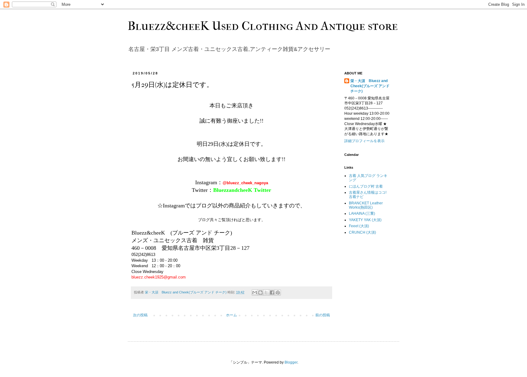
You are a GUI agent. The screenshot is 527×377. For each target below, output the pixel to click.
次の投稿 (140, 315)
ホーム (231, 315)
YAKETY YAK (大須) (365, 220)
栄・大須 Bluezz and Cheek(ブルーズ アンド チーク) (369, 86)
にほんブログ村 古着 (366, 186)
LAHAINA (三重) (362, 213)
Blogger (291, 362)
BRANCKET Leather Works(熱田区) (366, 205)
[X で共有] (266, 292)
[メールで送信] (255, 292)
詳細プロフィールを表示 (364, 141)
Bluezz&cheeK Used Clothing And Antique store (263, 26)
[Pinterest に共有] (278, 292)
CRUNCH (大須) (362, 232)
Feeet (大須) (359, 226)
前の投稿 (322, 315)
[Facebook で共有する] (272, 292)
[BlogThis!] (260, 292)
